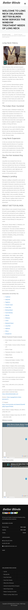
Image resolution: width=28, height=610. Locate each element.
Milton (7, 331)
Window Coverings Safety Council (11, 594)
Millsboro (7, 318)
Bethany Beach (9, 310)
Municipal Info (6, 574)
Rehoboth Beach (9, 323)
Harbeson (7, 328)
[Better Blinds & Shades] (11, 2)
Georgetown (8, 333)
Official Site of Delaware (9, 583)
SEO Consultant (14, 605)
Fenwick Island (9, 304)
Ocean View (8, 307)
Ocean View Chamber (8, 580)
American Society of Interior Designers (11, 586)
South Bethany (9, 312)
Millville (7, 315)
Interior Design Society (8, 588)
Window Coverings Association (10, 591)
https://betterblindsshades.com (10, 394)
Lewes (6, 320)
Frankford (7, 297)
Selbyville (7, 299)
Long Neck (7, 326)
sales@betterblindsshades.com (10, 546)
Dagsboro (7, 302)
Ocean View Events (7, 577)
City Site (5, 571)
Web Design (22, 603)
